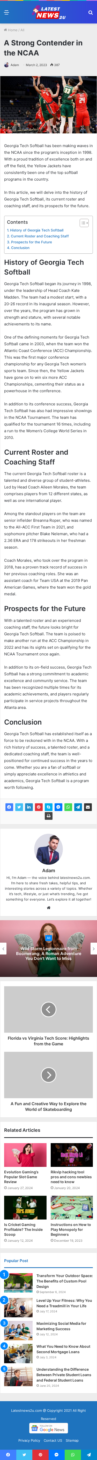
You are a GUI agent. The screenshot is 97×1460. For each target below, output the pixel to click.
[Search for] (90, 14)
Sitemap (72, 1440)
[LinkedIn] (29, 807)
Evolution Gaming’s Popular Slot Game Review (21, 1177)
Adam (15, 65)
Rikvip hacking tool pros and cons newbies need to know (71, 1177)
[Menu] (6, 14)
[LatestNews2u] (48, 12)
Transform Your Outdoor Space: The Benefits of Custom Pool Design (64, 1281)
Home (12, 30)
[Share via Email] (88, 807)
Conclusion (20, 248)
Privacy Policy (29, 1440)
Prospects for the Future (31, 242)
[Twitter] (19, 807)
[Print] (49, 816)
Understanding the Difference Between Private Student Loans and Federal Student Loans (63, 1374)
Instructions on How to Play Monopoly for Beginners (71, 1229)
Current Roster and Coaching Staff (40, 236)
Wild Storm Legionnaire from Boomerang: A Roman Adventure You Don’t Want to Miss (48, 953)
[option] (48, 948)
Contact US (53, 1440)
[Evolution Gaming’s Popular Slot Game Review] (25, 1155)
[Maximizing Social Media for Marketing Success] (18, 1330)
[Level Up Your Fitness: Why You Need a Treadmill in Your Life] (18, 1307)
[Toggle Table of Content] (81, 223)
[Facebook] (9, 807)
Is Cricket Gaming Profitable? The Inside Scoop (23, 1229)
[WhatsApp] (68, 807)
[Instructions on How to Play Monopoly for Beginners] (72, 1208)
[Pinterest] (39, 807)
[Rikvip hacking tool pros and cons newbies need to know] (72, 1155)
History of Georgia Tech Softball (36, 230)
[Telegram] (78, 807)
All (22, 30)
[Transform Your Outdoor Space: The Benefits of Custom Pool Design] (18, 1283)
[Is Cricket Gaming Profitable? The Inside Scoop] (25, 1208)
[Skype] (49, 807)
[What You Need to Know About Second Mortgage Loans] (18, 1353)
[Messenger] (58, 807)
